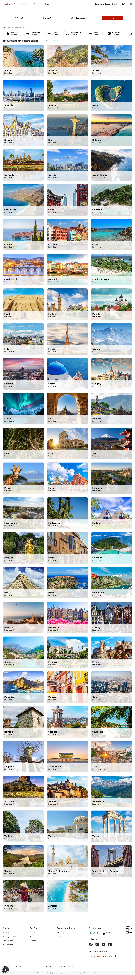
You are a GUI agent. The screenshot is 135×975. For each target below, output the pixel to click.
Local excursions (8, 27)
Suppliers (60, 937)
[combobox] (114, 4)
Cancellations (8, 944)
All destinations (20, 27)
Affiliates (60, 933)
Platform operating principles (43, 966)
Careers (33, 941)
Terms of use (7, 966)
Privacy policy (19, 966)
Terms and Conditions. (91, 973)
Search (112, 18)
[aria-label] (9, 4)
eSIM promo (8, 941)
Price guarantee (9, 937)
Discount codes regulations (65, 966)
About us (33, 933)
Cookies (28, 966)
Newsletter (34, 937)
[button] (5, 970)
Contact (6, 933)
